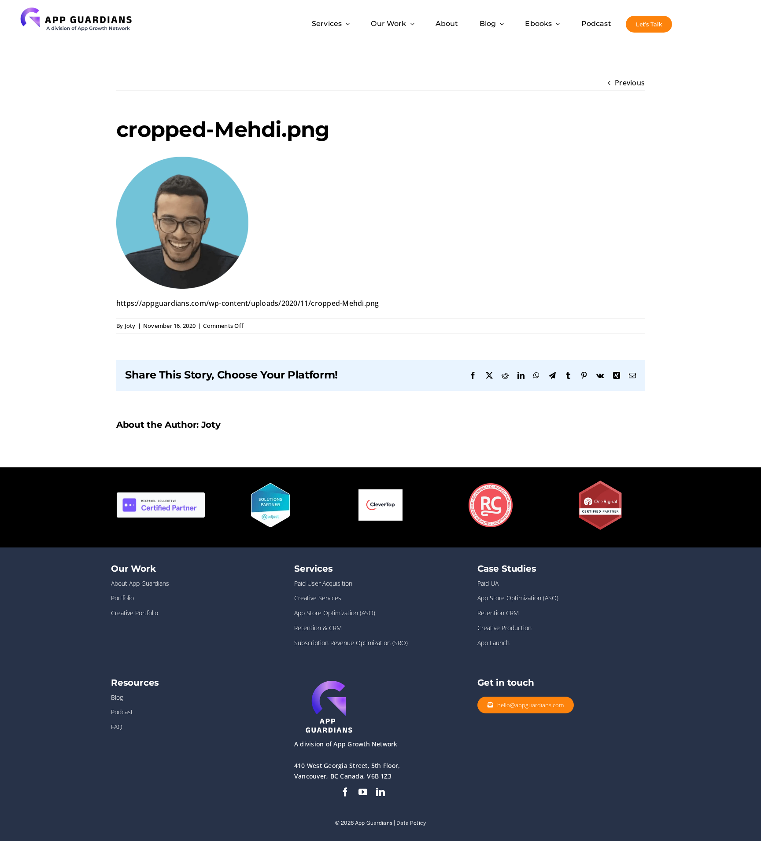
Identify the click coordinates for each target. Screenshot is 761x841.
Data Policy (411, 823)
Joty (130, 326)
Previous (630, 83)
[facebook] (345, 792)
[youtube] (362, 792)
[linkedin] (380, 792)
